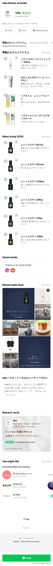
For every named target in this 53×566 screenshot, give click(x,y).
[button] (22, 30)
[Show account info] (26, 13)
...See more (9, 395)
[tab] (14, 42)
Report (16, 541)
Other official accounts (30, 541)
